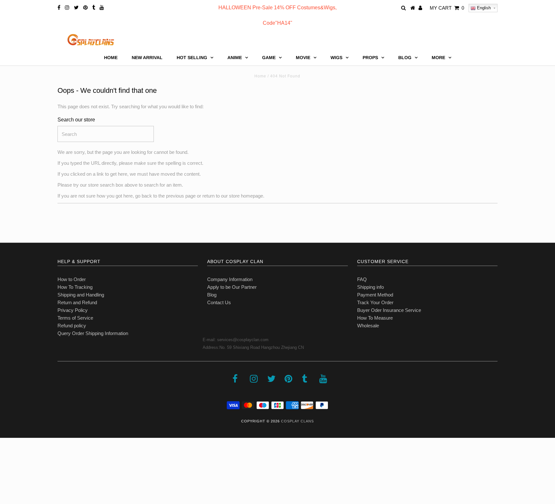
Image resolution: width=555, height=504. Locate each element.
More (438, 57)
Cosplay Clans (297, 421)
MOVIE (303, 57)
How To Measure (375, 318)
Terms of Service (75, 318)
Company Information (229, 279)
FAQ (362, 279)
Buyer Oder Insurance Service (389, 310)
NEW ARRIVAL (147, 57)
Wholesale (368, 325)
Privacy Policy (72, 310)
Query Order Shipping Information (92, 333)
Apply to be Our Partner (232, 287)
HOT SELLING (192, 57)
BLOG (404, 57)
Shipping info (370, 287)
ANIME (234, 57)
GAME (269, 57)
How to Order (71, 279)
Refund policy (71, 325)
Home (260, 76)
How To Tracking (74, 287)
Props (370, 57)
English (483, 7)
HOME (111, 57)
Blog (211, 294)
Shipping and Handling (80, 294)
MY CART (447, 8)
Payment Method (375, 294)
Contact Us (219, 302)
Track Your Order (375, 302)
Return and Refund (77, 302)
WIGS (336, 57)
